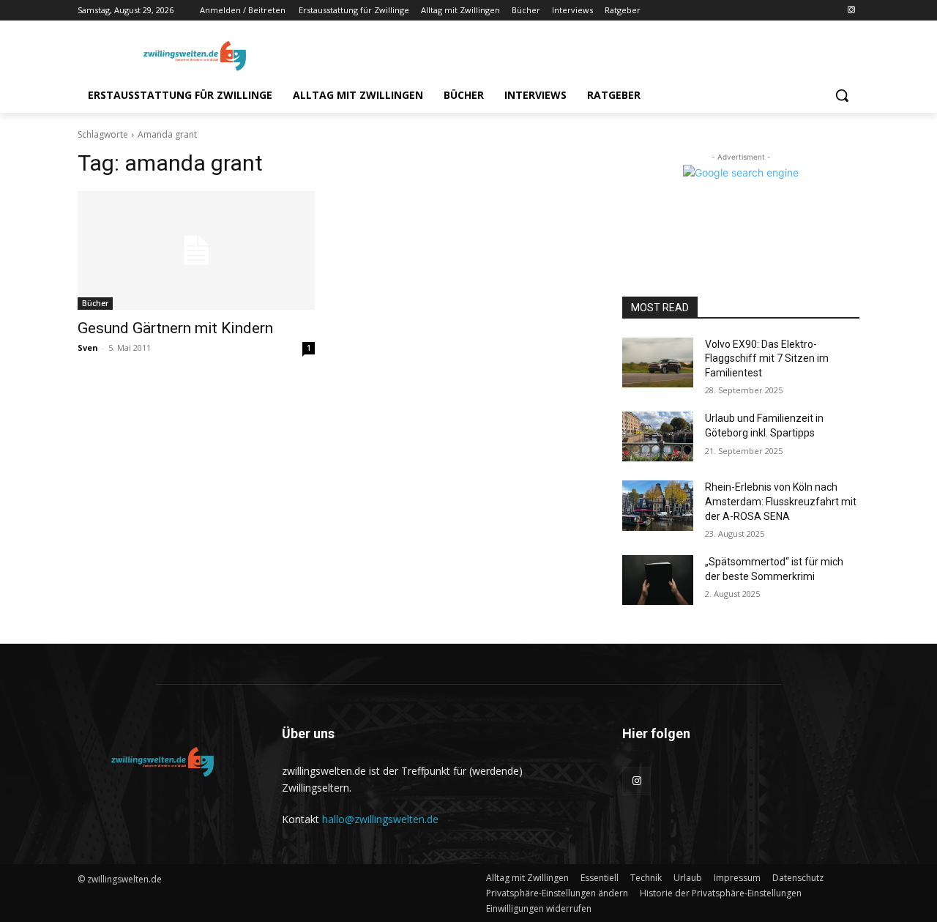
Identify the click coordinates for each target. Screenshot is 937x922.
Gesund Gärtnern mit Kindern (175, 328)
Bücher (95, 303)
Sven (88, 347)
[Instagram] (851, 10)
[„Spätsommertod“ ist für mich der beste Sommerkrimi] (657, 580)
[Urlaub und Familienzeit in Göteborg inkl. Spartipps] (657, 436)
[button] (841, 95)
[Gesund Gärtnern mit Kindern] (196, 250)
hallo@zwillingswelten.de (380, 819)
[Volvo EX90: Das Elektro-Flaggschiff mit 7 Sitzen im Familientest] (657, 362)
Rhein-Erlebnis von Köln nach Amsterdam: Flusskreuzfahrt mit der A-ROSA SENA (780, 501)
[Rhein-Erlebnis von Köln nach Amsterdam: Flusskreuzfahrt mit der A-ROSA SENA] (657, 505)
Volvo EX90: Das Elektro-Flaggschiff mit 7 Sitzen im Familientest (767, 358)
